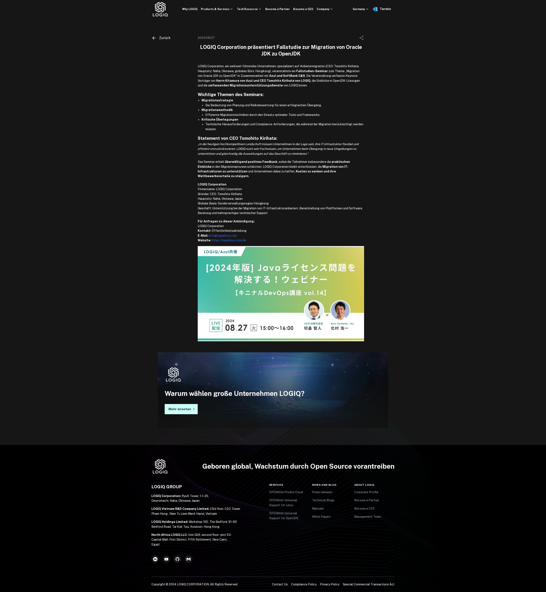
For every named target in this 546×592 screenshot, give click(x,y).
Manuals (318, 508)
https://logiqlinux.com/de (229, 240)
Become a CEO (303, 9)
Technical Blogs (323, 500)
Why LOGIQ (189, 9)
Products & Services (215, 9)
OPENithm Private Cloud (286, 492)
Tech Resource (247, 9)
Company (323, 9)
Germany (359, 9)
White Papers (321, 516)
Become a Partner (277, 9)
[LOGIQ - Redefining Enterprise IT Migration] (166, 9)
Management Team (367, 516)
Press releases (322, 492)
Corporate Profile (366, 492)
